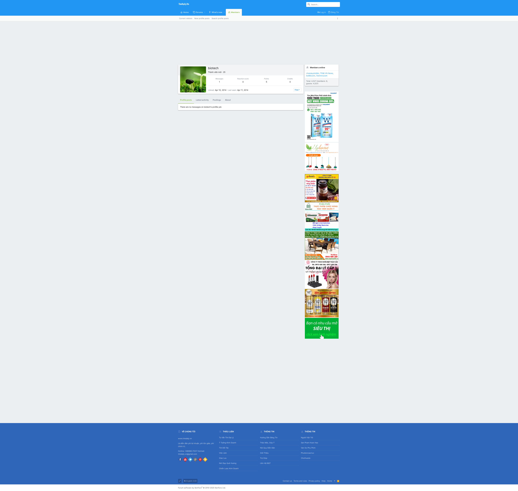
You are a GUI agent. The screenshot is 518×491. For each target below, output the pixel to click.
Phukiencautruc (307, 453)
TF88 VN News (326, 73)
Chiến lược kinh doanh (229, 468)
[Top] (334, 481)
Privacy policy (314, 481)
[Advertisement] (259, 41)
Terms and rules (300, 481)
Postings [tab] (217, 100)
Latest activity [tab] (202, 100)
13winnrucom (321, 76)
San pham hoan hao (309, 443)
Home (329, 481)
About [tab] (228, 100)
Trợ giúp (263, 458)
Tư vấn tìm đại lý (226, 437)
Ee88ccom (310, 76)
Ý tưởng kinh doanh (227, 443)
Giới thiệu (264, 453)
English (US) (191, 481)
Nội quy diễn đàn (267, 448)
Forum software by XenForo (202, 488)
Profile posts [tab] (186, 100)
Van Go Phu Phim (308, 448)
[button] (205, 12)
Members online (317, 67)
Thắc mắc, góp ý (267, 443)
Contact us (287, 481)
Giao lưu (222, 458)
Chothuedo (305, 458)
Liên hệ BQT (265, 463)
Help (324, 481)
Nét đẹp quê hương (227, 463)
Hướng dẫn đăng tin (268, 437)
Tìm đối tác (224, 448)
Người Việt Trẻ (307, 437)
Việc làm (223, 453)
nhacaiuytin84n (312, 73)
